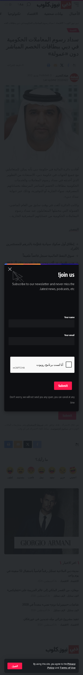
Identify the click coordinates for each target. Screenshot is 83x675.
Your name (69, 317)
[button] (14, 666)
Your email (69, 335)
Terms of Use (68, 667)
